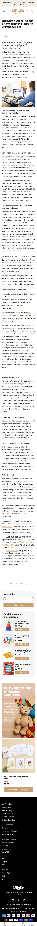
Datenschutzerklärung (9, 908)
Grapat (4, 862)
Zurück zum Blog (20, 583)
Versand (24, 908)
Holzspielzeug (7, 811)
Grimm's (5, 858)
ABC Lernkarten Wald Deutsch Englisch (16, 778)
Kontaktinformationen (18, 911)
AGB (19, 908)
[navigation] (4, 924)
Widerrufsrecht (7, 835)
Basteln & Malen (8, 817)
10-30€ (4, 855)
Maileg (4, 865)
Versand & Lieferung (9, 831)
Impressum (31, 908)
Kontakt (5, 828)
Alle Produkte (7, 804)
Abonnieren (18, 605)
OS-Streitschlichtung (13, 905)
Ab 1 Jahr (5, 846)
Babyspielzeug (7, 843)
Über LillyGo (6, 873)
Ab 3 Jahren (6, 849)
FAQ (3, 876)
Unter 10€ (5, 852)
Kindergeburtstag (8, 820)
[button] (4, 11)
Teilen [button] (6, 36)
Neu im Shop (6, 807)
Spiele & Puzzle (7, 814)
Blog (3, 879)
